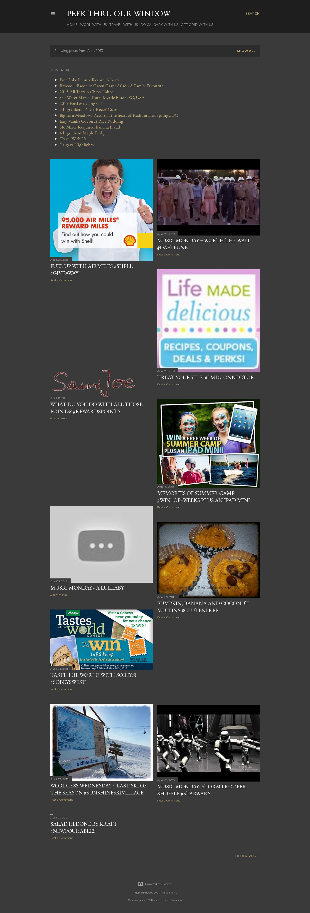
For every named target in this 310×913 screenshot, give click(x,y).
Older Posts (247, 856)
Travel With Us (123, 25)
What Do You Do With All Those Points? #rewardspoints (96, 408)
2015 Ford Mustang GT (81, 103)
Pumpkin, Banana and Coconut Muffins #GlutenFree (203, 607)
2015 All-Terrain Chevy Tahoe (86, 92)
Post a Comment (61, 280)
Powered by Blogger (158, 884)
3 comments (58, 594)
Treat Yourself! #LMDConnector (205, 377)
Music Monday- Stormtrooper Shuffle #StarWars (201, 790)
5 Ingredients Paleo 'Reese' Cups (88, 109)
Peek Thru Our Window (118, 13)
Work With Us (93, 25)
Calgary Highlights (76, 145)
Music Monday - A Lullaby (87, 587)
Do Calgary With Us (159, 25)
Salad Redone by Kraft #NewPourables (83, 827)
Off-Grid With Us (197, 25)
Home (72, 25)
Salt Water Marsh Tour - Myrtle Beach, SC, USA (102, 97)
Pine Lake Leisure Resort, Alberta (89, 80)
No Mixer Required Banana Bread (89, 127)
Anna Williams (167, 892)
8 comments (58, 418)
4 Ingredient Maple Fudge (82, 133)
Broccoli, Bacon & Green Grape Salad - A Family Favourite (111, 86)
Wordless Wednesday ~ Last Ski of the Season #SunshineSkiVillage (98, 789)
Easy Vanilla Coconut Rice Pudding (91, 121)
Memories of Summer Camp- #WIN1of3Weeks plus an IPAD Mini (203, 497)
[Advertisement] (101, 325)
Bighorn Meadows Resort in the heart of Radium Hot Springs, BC (118, 115)
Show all (246, 51)
